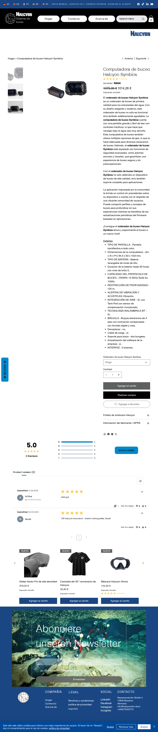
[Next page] (86, 537)
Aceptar (144, 726)
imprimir (73, 708)
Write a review (126, 450)
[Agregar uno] (119, 375)
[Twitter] (115, 434)
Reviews (5, 369)
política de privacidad (59, 728)
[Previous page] (71, 537)
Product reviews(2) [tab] (24, 472)
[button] (151, 18)
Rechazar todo (126, 726)
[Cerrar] (154, 727)
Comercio (50, 703)
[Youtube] (151, 4)
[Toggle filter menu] (140, 481)
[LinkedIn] (147, 4)
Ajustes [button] (110, 726)
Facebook (106, 703)
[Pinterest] (112, 434)
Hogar (48, 700)
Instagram (106, 706)
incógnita (106, 710)
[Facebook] (138, 4)
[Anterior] (15, 563)
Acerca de (51, 707)
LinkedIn (105, 699)
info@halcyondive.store (128, 706)
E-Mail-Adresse (44, 655)
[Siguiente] (143, 563)
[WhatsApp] (104, 434)
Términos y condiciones (81, 700)
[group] (79, 576)
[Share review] (142, 492)
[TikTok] (142, 4)
